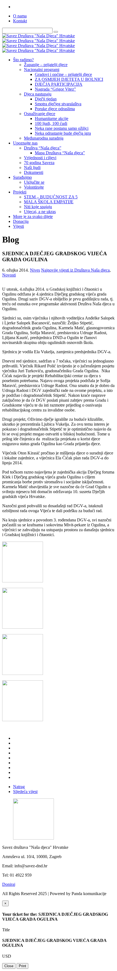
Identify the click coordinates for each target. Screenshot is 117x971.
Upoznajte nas (25, 143)
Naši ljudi (32, 167)
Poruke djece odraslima (55, 108)
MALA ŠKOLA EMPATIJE (48, 201)
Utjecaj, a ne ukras (40, 211)
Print (22, 966)
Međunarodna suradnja (43, 138)
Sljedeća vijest (25, 791)
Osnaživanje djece (39, 113)
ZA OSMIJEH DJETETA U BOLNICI (69, 79)
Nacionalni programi (41, 69)
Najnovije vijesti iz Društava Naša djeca (75, 270)
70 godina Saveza (39, 162)
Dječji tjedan (46, 99)
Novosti (9, 275)
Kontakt (20, 21)
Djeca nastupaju (37, 94)
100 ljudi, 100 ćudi (51, 123)
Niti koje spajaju (38, 206)
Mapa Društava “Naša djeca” (60, 152)
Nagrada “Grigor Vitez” (55, 89)
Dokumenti (33, 172)
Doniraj (8, 884)
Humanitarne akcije (51, 118)
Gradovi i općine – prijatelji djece (63, 74)
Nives (35, 270)
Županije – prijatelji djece (45, 64)
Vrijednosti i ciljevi (40, 157)
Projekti (19, 192)
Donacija (21, 221)
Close (8, 966)
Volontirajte (34, 187)
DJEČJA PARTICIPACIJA (58, 84)
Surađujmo (22, 177)
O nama (20, 16)
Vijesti (18, 226)
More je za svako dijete (33, 216)
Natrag (19, 786)
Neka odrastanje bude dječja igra (63, 133)
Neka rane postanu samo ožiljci (61, 128)
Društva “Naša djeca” (42, 148)
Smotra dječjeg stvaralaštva (58, 104)
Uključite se (34, 182)
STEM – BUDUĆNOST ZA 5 (51, 197)
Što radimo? (23, 59)
